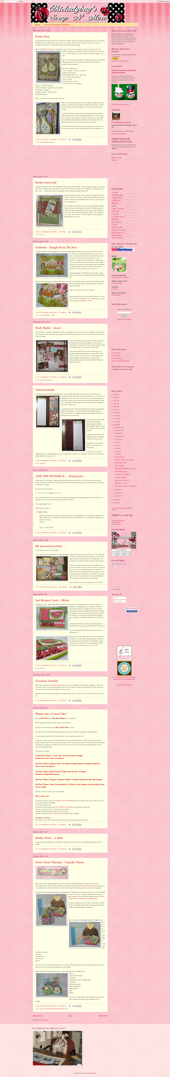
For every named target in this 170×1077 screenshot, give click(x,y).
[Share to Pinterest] (80, 139)
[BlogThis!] (75, 139)
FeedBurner (128, 319)
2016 (115, 406)
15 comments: (63, 312)
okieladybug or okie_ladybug (122, 122)
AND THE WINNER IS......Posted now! (59, 476)
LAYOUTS (115, 225)
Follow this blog (131, 611)
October (117, 433)
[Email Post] (69, 139)
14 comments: (63, 232)
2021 (115, 394)
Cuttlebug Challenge (57, 685)
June (116, 445)
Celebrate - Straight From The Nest (56, 247)
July (116, 442)
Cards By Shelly (116, 355)
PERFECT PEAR (47, 49)
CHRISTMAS (115, 211)
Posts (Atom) (44, 1020)
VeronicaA (40, 512)
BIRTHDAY (115, 203)
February (118, 493)
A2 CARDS (115, 192)
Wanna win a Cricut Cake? (51, 714)
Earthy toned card (45, 182)
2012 (115, 419)
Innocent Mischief (116, 222)
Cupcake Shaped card (51, 1009)
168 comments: (63, 587)
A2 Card (42, 142)
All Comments (118, 601)
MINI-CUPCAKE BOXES (89, 898)
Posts (115, 598)
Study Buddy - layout (48, 328)
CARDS (114, 206)
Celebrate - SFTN (50, 315)
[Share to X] (77, 139)
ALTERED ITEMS (117, 198)
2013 (115, 416)
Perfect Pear (42, 36)
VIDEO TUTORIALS (118, 238)
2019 (115, 397)
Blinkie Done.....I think (49, 838)
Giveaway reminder (46, 681)
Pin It (127, 104)
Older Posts (103, 1015)
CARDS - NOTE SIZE (118, 208)
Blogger (93, 1073)
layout (41, 380)
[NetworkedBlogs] (131, 608)
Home (37, 24)
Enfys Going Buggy (117, 358)
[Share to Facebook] (79, 139)
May (116, 448)
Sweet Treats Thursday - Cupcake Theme (59, 862)
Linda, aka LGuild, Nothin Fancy (120, 361)
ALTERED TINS (116, 200)
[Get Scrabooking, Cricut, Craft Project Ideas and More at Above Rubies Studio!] (124, 679)
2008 (115, 503)
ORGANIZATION (117, 235)
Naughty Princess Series (118, 233)
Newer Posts (37, 1015)
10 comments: (63, 824)
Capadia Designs (116, 353)
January (117, 496)
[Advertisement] (70, 160)
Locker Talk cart (48, 380)
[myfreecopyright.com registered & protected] (124, 510)
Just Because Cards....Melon (52, 600)
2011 (115, 422)
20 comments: (63, 139)
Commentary (115, 214)
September (118, 436)
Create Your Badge (116, 589)
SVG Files (114, 160)
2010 (115, 425)
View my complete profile (119, 134)
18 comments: (63, 1006)
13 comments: (63, 700)
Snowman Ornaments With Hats (57, 24)
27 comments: (63, 665)
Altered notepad (44, 390)
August (117, 439)
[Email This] (73, 139)
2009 (115, 500)
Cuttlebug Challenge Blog (87, 886)
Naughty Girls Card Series (119, 230)
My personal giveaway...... (50, 546)
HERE (114, 149)
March (117, 490)
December (118, 427)
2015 (115, 410)
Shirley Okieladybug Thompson (119, 563)
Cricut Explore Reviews (118, 217)
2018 (115, 400)
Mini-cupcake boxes (62, 1009)
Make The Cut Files (117, 157)
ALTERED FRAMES (117, 195)
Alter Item (42, 463)
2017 (115, 404)
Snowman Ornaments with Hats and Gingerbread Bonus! (124, 71)
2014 (115, 413)
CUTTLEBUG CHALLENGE (61, 801)
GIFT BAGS (115, 219)
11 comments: (63, 377)
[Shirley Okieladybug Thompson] (117, 587)
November (118, 430)
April (117, 451)
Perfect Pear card (49, 142)
